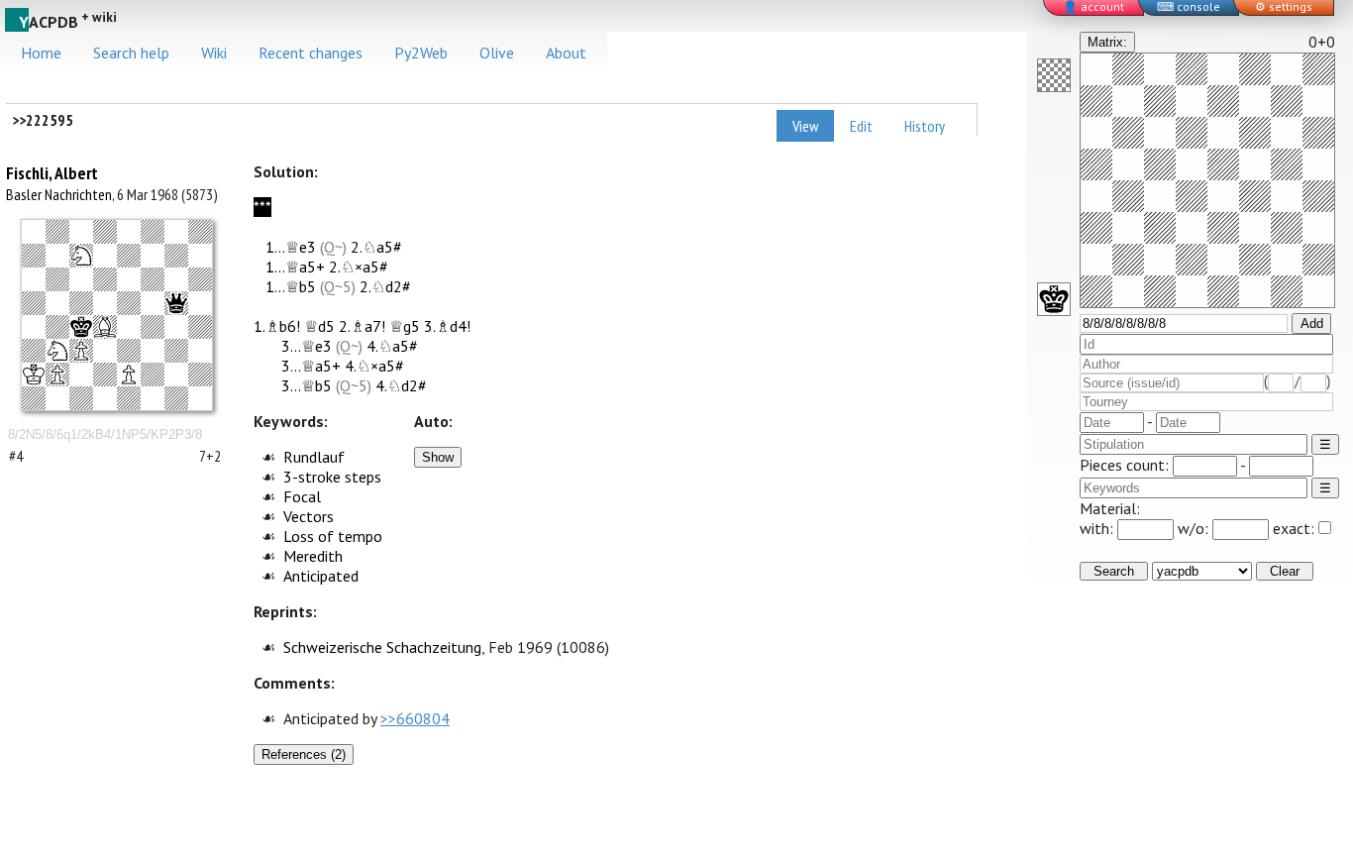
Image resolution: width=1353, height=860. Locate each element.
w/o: (1195, 528)
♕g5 (404, 326)
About (566, 52)
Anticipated (321, 576)
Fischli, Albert (52, 172)
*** (262, 207)
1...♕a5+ (295, 266)
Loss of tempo (332, 536)
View (805, 126)
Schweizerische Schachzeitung (382, 647)
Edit (861, 126)
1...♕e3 (290, 247)
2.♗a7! (362, 326)
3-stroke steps (332, 476)
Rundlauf (314, 457)
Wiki (214, 52)
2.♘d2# (385, 286)
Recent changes (311, 52)
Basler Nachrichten (59, 194)
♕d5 (319, 326)
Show (438, 457)
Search (1113, 571)
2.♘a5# (376, 247)
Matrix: (1107, 42)
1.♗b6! (277, 326)
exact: (1293, 528)
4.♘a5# (392, 346)
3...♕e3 (306, 346)
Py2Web (421, 52)
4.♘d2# (401, 385)
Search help (131, 52)
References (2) (303, 754)
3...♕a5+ (311, 366)
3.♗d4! (447, 326)
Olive (496, 52)
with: (1098, 528)
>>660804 (415, 718)
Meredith (313, 556)
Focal (302, 496)
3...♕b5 (306, 385)
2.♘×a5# (358, 266)
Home (41, 52)
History (924, 126)
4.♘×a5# (374, 366)
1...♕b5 (290, 286)
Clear (1285, 571)
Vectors (308, 516)
